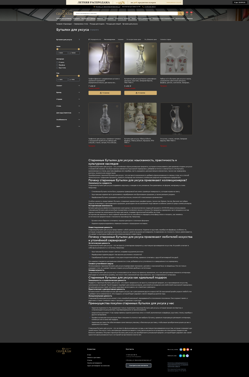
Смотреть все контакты (138, 365)
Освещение (109, 18)
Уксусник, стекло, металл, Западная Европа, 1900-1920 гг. (173, 139)
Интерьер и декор (88, 18)
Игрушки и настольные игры (163, 18)
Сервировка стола (81, 24)
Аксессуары (180, 18)
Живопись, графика (122, 18)
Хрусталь (62, 68)
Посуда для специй (113, 24)
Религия (100, 18)
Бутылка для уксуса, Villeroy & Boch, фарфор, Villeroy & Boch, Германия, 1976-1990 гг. (139, 140)
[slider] (57, 49)
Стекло (61, 62)
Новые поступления (63, 18)
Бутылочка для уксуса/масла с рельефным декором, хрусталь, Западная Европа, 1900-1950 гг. (140, 80)
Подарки (76, 18)
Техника (190, 18)
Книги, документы (144, 18)
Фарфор (62, 65)
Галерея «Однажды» (64, 24)
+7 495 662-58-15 (131, 355)
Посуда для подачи (97, 24)
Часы (133, 18)
